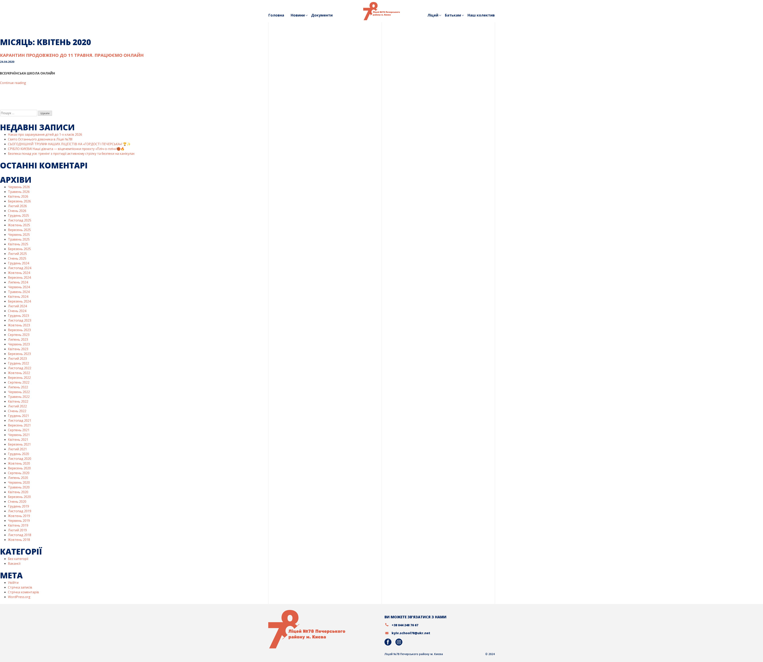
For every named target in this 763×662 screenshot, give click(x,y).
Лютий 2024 (17, 306)
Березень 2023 (19, 354)
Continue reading (13, 83)
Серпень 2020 (18, 473)
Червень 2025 (19, 234)
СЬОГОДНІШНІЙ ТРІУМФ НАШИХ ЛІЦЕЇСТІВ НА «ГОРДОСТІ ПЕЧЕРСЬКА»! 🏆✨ (69, 144)
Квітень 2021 (18, 439)
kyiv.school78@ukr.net (411, 633)
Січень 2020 (17, 501)
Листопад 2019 (19, 511)
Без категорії (18, 559)
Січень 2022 (17, 411)
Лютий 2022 (17, 406)
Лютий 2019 (17, 530)
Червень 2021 (19, 435)
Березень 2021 (19, 444)
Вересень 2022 (19, 377)
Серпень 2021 (18, 430)
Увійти (13, 582)
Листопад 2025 (19, 220)
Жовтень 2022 (19, 373)
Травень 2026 (19, 191)
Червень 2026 (19, 187)
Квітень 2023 (18, 349)
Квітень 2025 (18, 244)
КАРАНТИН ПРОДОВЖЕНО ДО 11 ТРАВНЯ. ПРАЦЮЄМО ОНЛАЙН (72, 55)
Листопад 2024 (19, 268)
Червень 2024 (19, 287)
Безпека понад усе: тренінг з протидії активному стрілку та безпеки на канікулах (71, 153)
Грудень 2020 (18, 454)
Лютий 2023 (17, 358)
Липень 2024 (18, 282)
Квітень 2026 (18, 196)
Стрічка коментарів (23, 592)
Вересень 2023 (19, 330)
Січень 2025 (17, 258)
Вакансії (14, 563)
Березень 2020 (19, 497)
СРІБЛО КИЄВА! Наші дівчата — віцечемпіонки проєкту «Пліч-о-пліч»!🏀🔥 (66, 149)
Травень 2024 (19, 292)
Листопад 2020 (19, 458)
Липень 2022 (18, 387)
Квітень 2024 (18, 296)
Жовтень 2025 (19, 225)
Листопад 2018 (19, 535)
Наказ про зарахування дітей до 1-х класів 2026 (45, 134)
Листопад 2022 (19, 368)
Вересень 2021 (19, 425)
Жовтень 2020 (19, 463)
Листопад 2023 (19, 320)
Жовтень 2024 (19, 273)
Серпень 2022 (18, 382)
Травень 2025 (19, 239)
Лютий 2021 (17, 449)
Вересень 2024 (19, 277)
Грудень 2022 (18, 363)
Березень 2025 (19, 249)
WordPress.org (19, 597)
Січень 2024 (17, 311)
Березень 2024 (19, 301)
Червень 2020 (19, 482)
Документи (322, 15)
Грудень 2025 (18, 215)
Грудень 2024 (18, 263)
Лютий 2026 (17, 206)
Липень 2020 (18, 477)
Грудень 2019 (18, 506)
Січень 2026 (17, 211)
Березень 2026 (19, 201)
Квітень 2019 (18, 525)
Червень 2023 (19, 344)
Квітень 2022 (18, 401)
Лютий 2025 (17, 253)
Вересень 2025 (19, 230)
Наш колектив (481, 15)
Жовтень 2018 (19, 539)
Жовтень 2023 (19, 325)
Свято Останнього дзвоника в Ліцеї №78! (40, 139)
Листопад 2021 (19, 420)
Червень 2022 (19, 392)
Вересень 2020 (19, 468)
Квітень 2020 (18, 492)
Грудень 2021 (18, 416)
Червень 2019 (19, 520)
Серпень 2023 (18, 334)
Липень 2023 (18, 339)
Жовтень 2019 (19, 516)
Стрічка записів (20, 587)
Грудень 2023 (18, 315)
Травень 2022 (19, 396)
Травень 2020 (19, 487)
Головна (276, 15)
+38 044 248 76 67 (405, 625)
